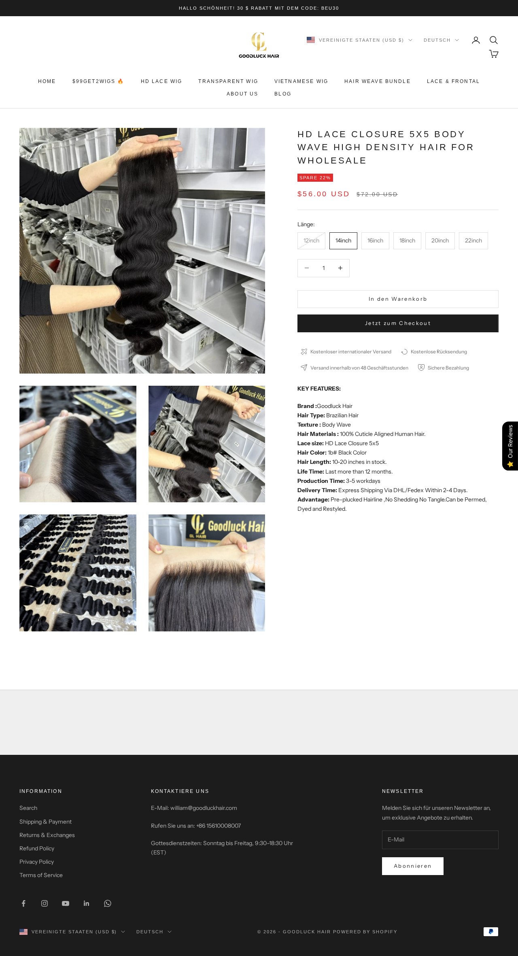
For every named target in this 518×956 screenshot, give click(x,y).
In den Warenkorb (398, 298)
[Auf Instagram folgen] (44, 903)
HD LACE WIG (162, 81)
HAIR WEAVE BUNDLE (377, 81)
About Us (242, 94)
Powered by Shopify (365, 931)
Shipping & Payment (45, 821)
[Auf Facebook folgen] (23, 903)
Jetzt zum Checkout (398, 323)
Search (28, 808)
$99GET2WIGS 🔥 (98, 81)
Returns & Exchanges (47, 835)
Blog (282, 94)
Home (47, 81)
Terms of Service (41, 875)
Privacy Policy (36, 861)
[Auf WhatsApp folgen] (108, 903)
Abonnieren (413, 866)
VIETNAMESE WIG (301, 81)
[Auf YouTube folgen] (66, 903)
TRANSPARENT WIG (228, 81)
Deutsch (437, 40)
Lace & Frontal (453, 81)
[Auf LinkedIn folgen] (87, 903)
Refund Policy (36, 848)
